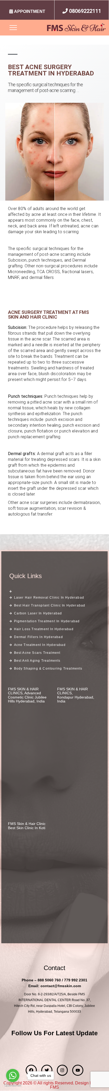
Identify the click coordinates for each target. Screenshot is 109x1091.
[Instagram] (62, 1070)
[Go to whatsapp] (12, 1075)
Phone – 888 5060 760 (41, 980)
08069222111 (85, 11)
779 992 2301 (75, 980)
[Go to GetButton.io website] (12, 1085)
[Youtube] (77, 1070)
